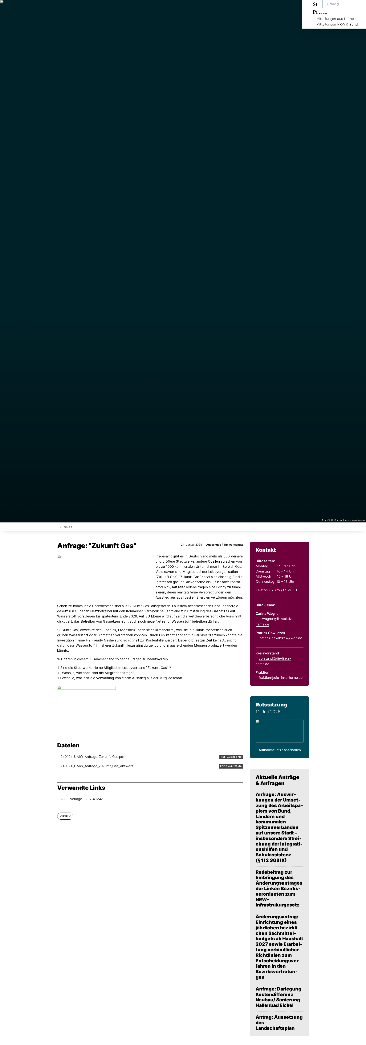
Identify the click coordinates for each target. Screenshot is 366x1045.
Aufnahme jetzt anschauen (280, 750)
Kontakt (266, 550)
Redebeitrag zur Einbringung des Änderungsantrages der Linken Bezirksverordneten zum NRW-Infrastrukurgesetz (279, 889)
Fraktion (67, 526)
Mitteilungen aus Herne (335, 19)
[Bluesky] (72, 8)
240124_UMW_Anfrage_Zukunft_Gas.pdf (92, 757)
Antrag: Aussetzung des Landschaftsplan (279, 1023)
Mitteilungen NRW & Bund (337, 24)
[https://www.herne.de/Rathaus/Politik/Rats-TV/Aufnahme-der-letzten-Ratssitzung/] (279, 731)
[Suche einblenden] (346, 7)
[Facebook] (59, 8)
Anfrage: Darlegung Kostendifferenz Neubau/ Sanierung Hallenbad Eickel (278, 997)
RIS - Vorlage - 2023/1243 (81, 799)
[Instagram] (78, 8)
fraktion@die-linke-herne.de (281, 678)
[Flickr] (84, 8)
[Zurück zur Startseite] (58, 526)
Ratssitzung (271, 704)
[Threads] (65, 8)
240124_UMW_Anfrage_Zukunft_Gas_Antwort (96, 766)
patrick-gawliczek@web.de (280, 638)
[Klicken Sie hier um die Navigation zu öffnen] (358, 7)
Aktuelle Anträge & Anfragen (277, 780)
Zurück (65, 816)
